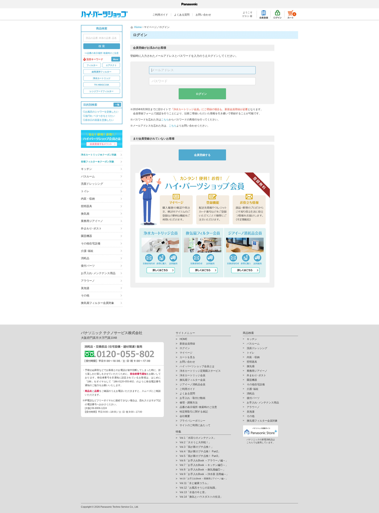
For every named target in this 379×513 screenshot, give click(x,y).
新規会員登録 (187, 343)
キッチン (86, 168)
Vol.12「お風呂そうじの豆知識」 (199, 487)
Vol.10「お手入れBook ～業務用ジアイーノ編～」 (204, 478)
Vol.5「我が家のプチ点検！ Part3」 (200, 455)
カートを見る (187, 357)
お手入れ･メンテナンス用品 (98, 273)
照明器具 (86, 206)
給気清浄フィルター (101, 72)
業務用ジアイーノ (92, 221)
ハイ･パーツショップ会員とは (197, 366)
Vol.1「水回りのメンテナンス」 (198, 437)
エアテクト (111, 65)
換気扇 (85, 213)
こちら (165, 119)
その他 (85, 295)
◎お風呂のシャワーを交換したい (100, 111)
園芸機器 (86, 235)
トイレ (85, 191)
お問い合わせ (203, 14)
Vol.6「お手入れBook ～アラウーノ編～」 (204, 460)
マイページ (186, 352)
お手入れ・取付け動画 (192, 398)
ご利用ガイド (160, 14)
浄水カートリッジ (101, 78)
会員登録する (202, 154)
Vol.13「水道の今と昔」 (193, 492)
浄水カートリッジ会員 (192, 375)
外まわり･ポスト (91, 228)
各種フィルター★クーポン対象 (97, 161)
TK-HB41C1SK (101, 85)
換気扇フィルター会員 (192, 379)
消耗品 (85, 258)
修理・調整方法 (189, 402)
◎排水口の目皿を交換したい (98, 120)
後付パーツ (88, 265)
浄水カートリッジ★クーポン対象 (98, 154)
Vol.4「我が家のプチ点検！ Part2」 (200, 451)
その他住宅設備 (90, 243)
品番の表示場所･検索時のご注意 (198, 407)
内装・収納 (88, 198)
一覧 (117, 104)
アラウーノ (88, 280)
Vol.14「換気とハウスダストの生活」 (201, 496)
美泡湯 (85, 288)
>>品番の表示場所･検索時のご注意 (102, 53)
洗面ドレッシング (92, 183)
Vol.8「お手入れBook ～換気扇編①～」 (202, 469)
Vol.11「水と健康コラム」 (195, 483)
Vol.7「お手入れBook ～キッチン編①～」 (204, 465)
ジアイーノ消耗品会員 (192, 384)
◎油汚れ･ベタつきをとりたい (99, 116)
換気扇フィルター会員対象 (97, 302)
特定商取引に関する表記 (194, 411)
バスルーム (88, 176)
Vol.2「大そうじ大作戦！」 (195, 442)
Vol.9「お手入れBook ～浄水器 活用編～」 (204, 474)
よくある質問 (182, 14)
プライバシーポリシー (192, 420)
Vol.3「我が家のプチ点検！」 (197, 446)
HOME (183, 339)
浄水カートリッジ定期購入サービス (200, 370)
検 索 (102, 46)
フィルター (92, 65)
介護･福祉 (87, 250)
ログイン (201, 93)
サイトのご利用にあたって (195, 425)
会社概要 (185, 416)
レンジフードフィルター (102, 91)
